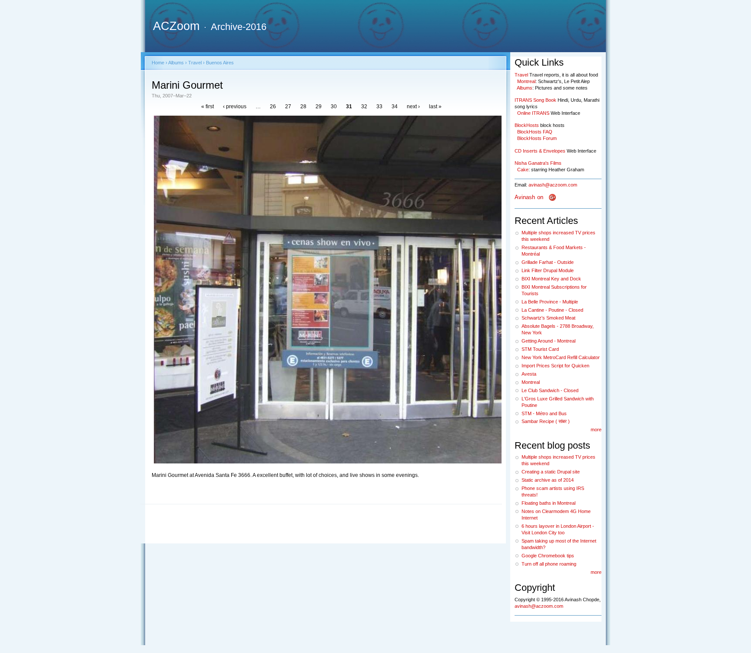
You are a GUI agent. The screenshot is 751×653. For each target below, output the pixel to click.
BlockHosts (527, 125)
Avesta (529, 373)
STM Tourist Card (540, 349)
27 (288, 106)
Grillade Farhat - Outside (548, 262)
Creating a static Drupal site (551, 471)
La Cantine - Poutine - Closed (552, 310)
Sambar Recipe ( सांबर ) (546, 421)
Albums (176, 62)
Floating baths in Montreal (548, 503)
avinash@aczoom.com (552, 184)
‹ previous (234, 106)
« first (207, 106)
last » (435, 106)
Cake (522, 169)
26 (273, 106)
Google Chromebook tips (548, 555)
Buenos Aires (220, 62)
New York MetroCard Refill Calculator (561, 357)
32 (364, 106)
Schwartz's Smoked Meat (548, 317)
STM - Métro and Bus (544, 413)
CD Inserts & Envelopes (540, 150)
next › (413, 106)
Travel (195, 62)
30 (334, 106)
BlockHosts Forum (537, 138)
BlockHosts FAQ (534, 131)
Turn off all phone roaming (549, 563)
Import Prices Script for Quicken (555, 365)
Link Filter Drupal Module (548, 270)
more (596, 429)
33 (379, 106)
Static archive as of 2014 (548, 480)
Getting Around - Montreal (548, 340)
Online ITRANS (533, 113)
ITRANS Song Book (535, 100)
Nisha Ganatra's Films (538, 163)
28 (303, 106)
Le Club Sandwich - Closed (550, 390)
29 (319, 106)
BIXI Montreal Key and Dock (551, 278)
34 (395, 106)
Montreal (526, 81)
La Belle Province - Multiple (550, 301)
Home (158, 62)
